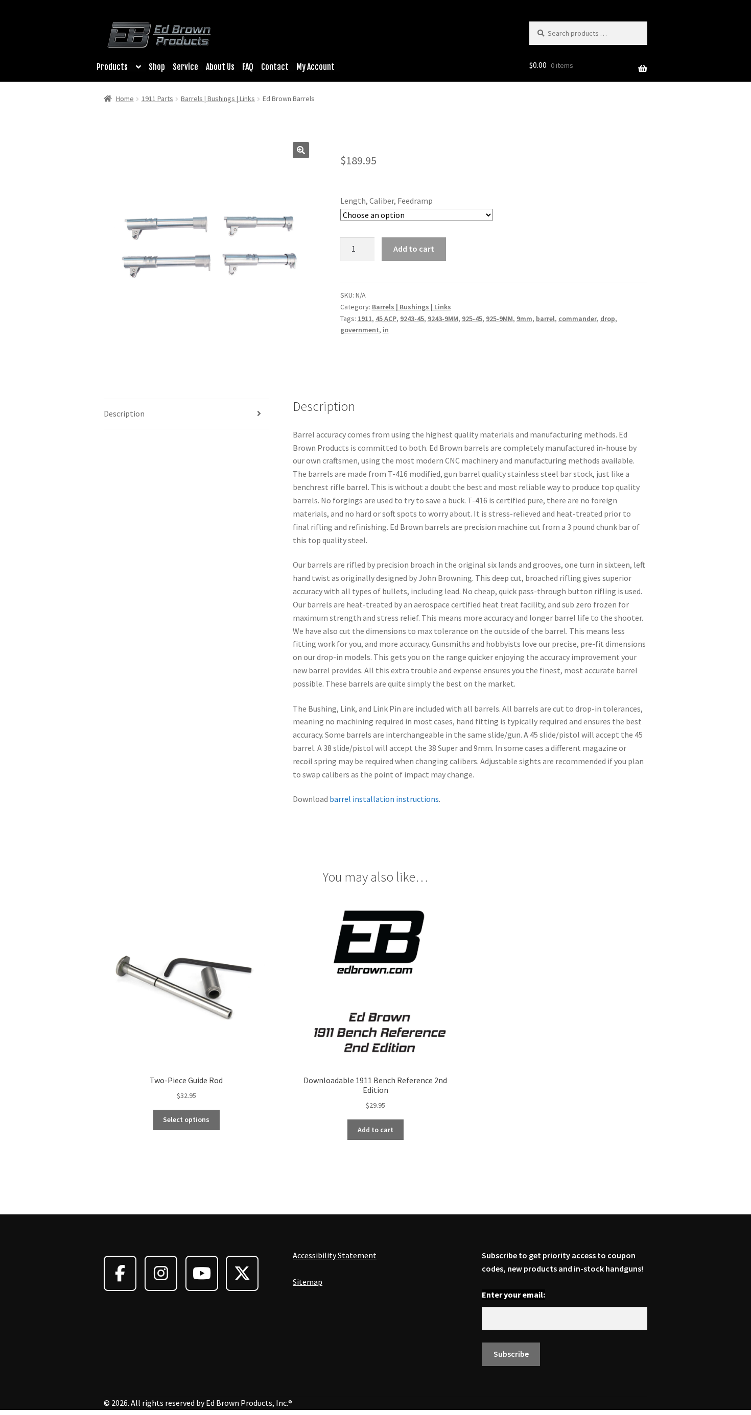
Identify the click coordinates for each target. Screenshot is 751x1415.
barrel (545, 318)
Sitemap (307, 1282)
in (386, 329)
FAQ (247, 66)
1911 (365, 318)
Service (185, 66)
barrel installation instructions (383, 799)
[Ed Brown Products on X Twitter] (242, 1273)
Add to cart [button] (375, 1129)
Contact (275, 66)
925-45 (472, 318)
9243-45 (412, 318)
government (359, 329)
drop (607, 318)
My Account (315, 66)
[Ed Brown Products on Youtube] (201, 1273)
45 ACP (385, 318)
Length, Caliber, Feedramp (386, 201)
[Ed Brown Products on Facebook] (120, 1273)
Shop (157, 66)
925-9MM (499, 318)
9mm (524, 318)
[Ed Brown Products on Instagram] (161, 1273)
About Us (220, 66)
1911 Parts (157, 98)
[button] (301, 150)
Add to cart (413, 248)
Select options (186, 1119)
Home (125, 98)
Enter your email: (513, 1294)
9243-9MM (443, 318)
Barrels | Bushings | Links (218, 98)
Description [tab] (124, 413)
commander (577, 318)
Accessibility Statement (335, 1255)
